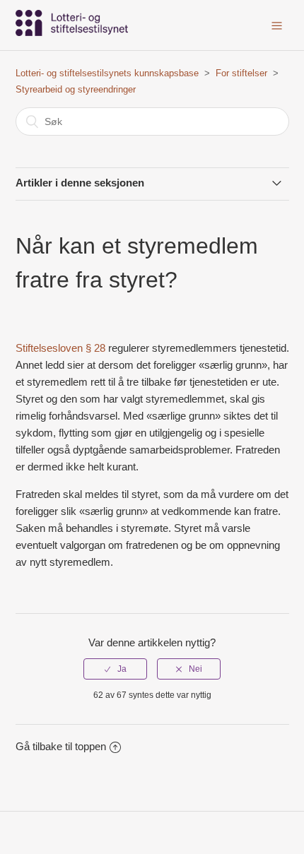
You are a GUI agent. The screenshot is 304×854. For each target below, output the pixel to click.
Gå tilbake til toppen (61, 746)
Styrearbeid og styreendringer (76, 89)
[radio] (115, 669)
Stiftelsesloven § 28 (60, 348)
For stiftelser (241, 73)
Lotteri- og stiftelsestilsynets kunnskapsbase (107, 73)
